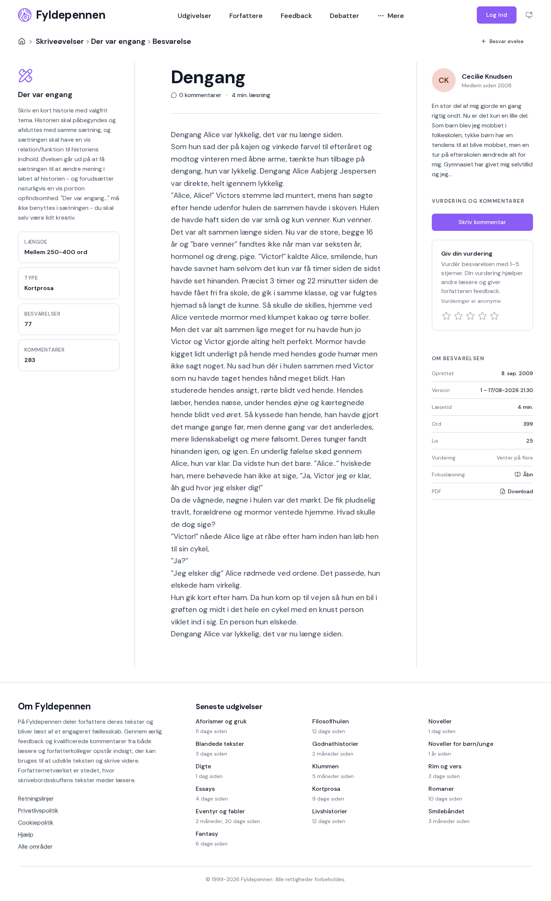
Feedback (296, 15)
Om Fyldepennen (54, 706)
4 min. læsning (251, 95)
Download (520, 491)
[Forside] (21, 41)
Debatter (344, 15)
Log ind (496, 15)
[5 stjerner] (494, 316)
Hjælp (25, 834)
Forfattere (246, 15)
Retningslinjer (36, 798)
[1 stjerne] (446, 316)
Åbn (528, 474)
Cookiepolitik (36, 822)
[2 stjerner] (458, 316)
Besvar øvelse (507, 41)
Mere (396, 15)
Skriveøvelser (60, 41)
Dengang (208, 77)
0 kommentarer (200, 95)
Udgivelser (194, 15)
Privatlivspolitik (38, 810)
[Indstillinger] (529, 15)
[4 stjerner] (482, 316)
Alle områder (35, 846)
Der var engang (118, 41)
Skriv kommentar (482, 222)
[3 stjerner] (470, 316)
